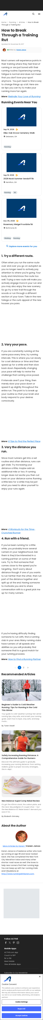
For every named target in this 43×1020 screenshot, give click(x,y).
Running (12, 22)
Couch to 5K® (10, 955)
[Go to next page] (28, 667)
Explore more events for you (23, 246)
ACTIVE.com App (11, 952)
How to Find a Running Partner (24, 659)
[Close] (39, 976)
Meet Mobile (9, 961)
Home (3, 22)
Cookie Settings (21, 1002)
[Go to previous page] (15, 667)
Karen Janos (21, 50)
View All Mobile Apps (12, 964)
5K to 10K (7, 958)
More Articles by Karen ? (14, 846)
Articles (22, 22)
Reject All (21, 1009)
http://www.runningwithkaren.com (17, 873)
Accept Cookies (21, 1015)
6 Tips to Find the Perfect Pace (24, 441)
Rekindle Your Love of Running (24, 96)
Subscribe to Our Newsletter (16, 973)
